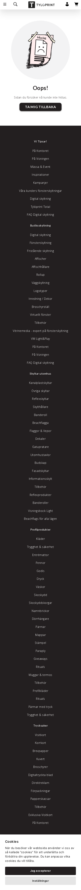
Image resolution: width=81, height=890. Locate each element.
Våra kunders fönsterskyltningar (40, 191)
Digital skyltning (40, 198)
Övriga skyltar (40, 391)
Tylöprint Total (40, 207)
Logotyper (40, 291)
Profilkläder (40, 691)
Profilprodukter (40, 529)
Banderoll (40, 415)
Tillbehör (40, 323)
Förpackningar (40, 791)
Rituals (40, 667)
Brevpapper (41, 751)
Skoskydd (40, 595)
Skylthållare (40, 407)
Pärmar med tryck (41, 707)
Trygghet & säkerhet (40, 547)
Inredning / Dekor (40, 299)
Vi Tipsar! (40, 141)
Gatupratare (40, 447)
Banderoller (41, 503)
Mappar (40, 635)
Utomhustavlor (40, 455)
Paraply (41, 651)
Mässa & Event (40, 167)
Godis (41, 571)
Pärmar (40, 627)
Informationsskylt (40, 479)
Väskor (40, 587)
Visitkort (40, 735)
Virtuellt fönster (40, 314)
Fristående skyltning (40, 251)
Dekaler (40, 439)
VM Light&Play (40, 339)
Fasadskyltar (40, 471)
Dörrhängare (40, 619)
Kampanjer (40, 183)
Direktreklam (40, 783)
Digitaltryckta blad (40, 775)
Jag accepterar (40, 870)
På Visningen (40, 159)
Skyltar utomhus (40, 373)
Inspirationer (40, 174)
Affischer (40, 259)
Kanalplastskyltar (40, 383)
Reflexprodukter (41, 495)
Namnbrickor (40, 611)
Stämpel (40, 643)
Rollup (40, 275)
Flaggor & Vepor (41, 431)
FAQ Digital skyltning (40, 214)
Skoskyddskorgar (40, 603)
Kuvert (40, 759)
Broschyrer (40, 767)
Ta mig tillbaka (40, 107)
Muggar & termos (40, 675)
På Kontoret (40, 151)
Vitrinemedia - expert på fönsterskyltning (40, 331)
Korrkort (40, 743)
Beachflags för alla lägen (40, 519)
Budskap (41, 463)
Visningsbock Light (40, 511)
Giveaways (41, 659)
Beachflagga (40, 423)
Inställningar (40, 880)
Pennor (40, 563)
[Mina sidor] (67, 5)
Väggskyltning (41, 283)
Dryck (40, 579)
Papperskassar (40, 799)
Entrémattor (40, 555)
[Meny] (5, 4)
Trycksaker (40, 725)
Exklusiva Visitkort (41, 815)
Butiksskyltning (40, 225)
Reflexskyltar (40, 399)
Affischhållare (41, 267)
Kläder (40, 539)
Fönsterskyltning (41, 243)
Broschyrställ (40, 307)
